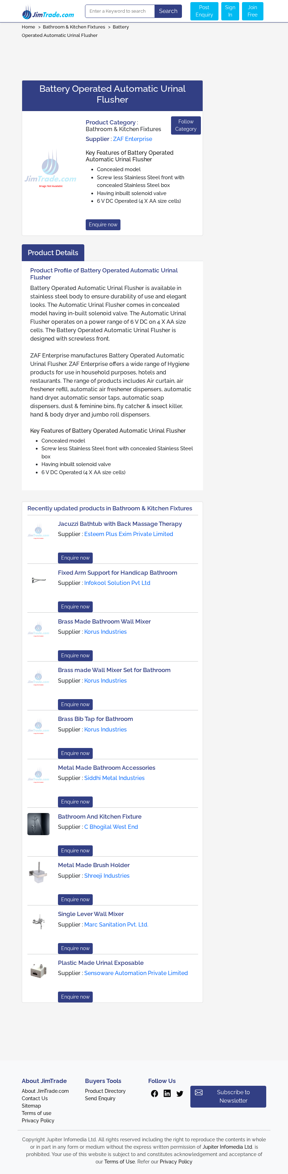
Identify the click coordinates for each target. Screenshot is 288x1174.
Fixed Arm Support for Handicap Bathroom (117, 572)
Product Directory (105, 1091)
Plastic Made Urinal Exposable (101, 962)
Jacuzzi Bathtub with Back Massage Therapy (120, 523)
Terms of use (36, 1113)
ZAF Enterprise (132, 139)
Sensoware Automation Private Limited (136, 973)
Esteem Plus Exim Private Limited (128, 534)
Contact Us (35, 1098)
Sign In (230, 11)
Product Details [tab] (53, 253)
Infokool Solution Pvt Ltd (117, 583)
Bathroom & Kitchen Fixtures (74, 27)
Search (168, 11)
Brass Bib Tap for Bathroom (95, 718)
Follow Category (186, 125)
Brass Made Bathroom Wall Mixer (104, 621)
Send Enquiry (100, 1098)
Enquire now (103, 224)
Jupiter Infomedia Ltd (227, 1147)
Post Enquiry (204, 11)
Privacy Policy (38, 1120)
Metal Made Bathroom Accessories (106, 767)
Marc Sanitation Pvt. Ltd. (116, 924)
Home (28, 27)
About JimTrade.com (45, 1091)
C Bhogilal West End (111, 827)
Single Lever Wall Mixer (91, 913)
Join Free (252, 11)
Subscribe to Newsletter (233, 1096)
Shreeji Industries (107, 875)
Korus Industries (105, 631)
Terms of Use (119, 1162)
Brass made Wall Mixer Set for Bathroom (114, 669)
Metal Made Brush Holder (94, 865)
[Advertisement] (144, 57)
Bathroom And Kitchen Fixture (100, 816)
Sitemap (31, 1106)
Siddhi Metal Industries (114, 778)
